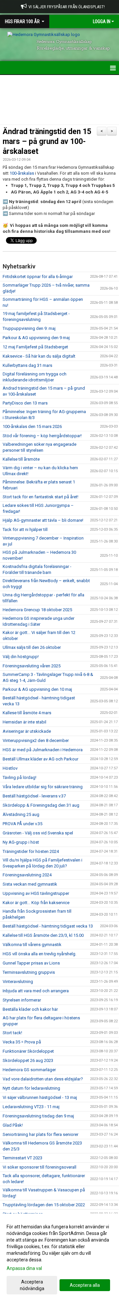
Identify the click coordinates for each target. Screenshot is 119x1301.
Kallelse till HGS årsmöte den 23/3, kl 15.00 (43, 935)
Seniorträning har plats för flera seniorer (40, 1134)
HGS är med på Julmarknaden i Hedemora (43, 749)
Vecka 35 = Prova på (22, 1041)
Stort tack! (12, 1032)
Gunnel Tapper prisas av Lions (31, 963)
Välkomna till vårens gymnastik (32, 944)
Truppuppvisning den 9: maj (29, 328)
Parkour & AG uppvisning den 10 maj (37, 689)
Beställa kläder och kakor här (30, 1009)
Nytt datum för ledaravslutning (31, 1088)
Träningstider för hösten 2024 (31, 851)
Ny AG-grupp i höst (21, 842)
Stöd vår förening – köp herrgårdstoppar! (42, 435)
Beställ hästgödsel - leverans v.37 (34, 795)
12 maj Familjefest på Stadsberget (35, 346)
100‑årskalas (22, 173)
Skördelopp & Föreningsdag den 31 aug (41, 805)
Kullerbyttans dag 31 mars (27, 365)
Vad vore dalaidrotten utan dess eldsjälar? (43, 1078)
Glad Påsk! (13, 1125)
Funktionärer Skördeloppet (28, 1051)
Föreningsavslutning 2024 (27, 874)
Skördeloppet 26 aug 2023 (28, 1060)
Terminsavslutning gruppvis (29, 972)
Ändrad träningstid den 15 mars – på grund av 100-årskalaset (47, 141)
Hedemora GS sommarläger (29, 1069)
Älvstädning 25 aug (21, 814)
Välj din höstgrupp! (21, 656)
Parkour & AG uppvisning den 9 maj (36, 337)
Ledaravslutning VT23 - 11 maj (31, 1106)
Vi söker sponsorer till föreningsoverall (39, 1167)
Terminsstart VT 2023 (22, 1157)
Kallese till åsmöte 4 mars (27, 712)
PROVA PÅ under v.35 (22, 823)
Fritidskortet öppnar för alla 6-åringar (38, 276)
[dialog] (59, 1257)
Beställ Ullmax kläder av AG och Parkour (40, 758)
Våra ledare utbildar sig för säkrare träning (43, 786)
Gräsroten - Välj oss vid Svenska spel (38, 832)
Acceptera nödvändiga (32, 1285)
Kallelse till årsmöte (21, 459)
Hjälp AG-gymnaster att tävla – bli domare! (43, 520)
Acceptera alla (85, 1285)
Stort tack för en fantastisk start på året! (40, 496)
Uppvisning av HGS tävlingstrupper (36, 893)
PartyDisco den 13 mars (25, 403)
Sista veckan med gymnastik (30, 884)
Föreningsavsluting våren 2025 (31, 665)
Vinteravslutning (18, 981)
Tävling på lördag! (19, 777)
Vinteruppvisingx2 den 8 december (36, 740)
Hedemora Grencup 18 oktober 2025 (37, 609)
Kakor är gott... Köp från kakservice (36, 902)
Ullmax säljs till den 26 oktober (32, 647)
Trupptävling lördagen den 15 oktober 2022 (44, 1204)
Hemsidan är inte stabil (24, 722)
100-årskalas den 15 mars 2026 (32, 426)
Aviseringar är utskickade (27, 731)
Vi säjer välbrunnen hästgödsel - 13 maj (40, 1097)
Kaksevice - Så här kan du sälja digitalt (39, 356)
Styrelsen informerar (22, 1000)
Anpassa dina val (24, 1268)
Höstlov (10, 768)
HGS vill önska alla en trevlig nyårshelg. (39, 953)
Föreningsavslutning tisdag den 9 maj (38, 1115)
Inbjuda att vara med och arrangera (36, 990)
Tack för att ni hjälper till (25, 529)
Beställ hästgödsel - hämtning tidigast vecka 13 (48, 926)
